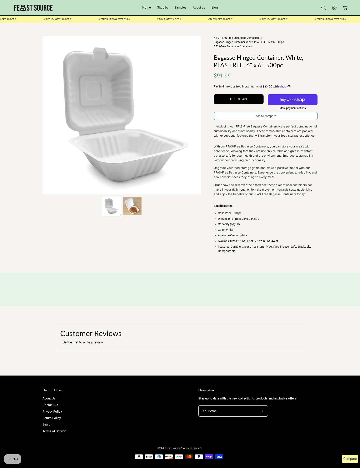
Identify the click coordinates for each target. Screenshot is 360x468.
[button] (323, 7)
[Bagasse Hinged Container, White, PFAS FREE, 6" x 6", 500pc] (111, 206)
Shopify (196, 448)
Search (47, 425)
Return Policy (51, 418)
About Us (48, 398)
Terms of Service (54, 431)
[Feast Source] (33, 7)
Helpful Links (52, 390)
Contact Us (50, 405)
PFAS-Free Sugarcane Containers (240, 37)
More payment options (293, 108)
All (215, 37)
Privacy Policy (52, 411)
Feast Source (172, 448)
